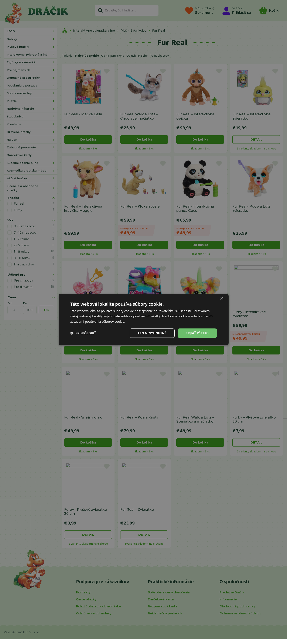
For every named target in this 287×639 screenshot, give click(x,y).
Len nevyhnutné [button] (152, 333)
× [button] (221, 298)
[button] (83, 333)
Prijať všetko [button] (197, 333)
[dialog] (144, 319)
